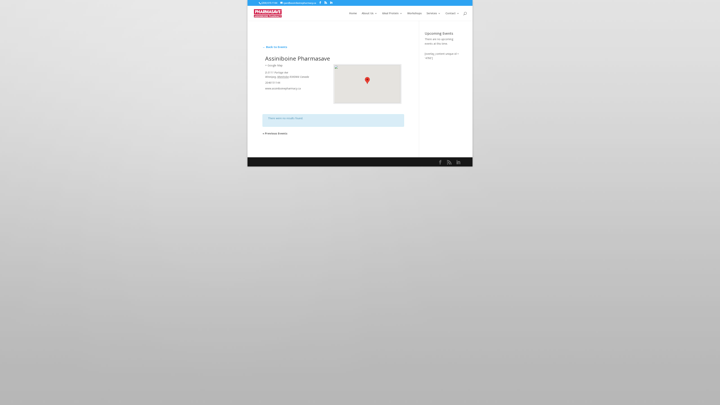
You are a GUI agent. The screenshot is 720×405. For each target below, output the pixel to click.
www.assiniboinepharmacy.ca (283, 88)
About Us (368, 13)
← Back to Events (274, 47)
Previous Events (274, 133)
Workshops (414, 13)
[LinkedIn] (331, 2)
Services (432, 13)
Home (353, 13)
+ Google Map (274, 65)
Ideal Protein (390, 13)
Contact (451, 13)
